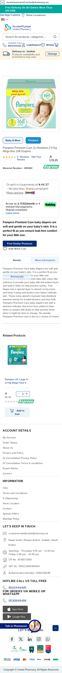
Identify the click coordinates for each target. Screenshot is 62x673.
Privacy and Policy (13, 453)
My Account (9, 437)
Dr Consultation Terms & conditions (23, 463)
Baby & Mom (13, 140)
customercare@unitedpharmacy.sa (27, 2)
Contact (7, 508)
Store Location (11, 503)
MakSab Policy (11, 518)
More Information (45, 260)
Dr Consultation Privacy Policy (20, 458)
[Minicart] (56, 45)
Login (29, 45)
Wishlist (50, 45)
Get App (5, 15)
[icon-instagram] (38, 639)
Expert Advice (10, 468)
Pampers (33, 140)
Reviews (17, 276)
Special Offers (11, 513)
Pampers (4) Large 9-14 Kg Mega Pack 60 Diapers (16, 381)
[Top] (56, 628)
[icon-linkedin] (30, 639)
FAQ (5, 488)
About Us (8, 447)
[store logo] (17, 27)
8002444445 (18, 587)
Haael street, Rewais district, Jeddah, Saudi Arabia (33, 542)
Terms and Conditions (15, 493)
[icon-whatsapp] (47, 639)
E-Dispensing (10, 498)
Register (36, 45)
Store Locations (36, 15)
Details (17, 260)
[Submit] (55, 36)
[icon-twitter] (21, 639)
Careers (15, 15)
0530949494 (18, 600)
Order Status (10, 442)
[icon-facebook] (12, 639)
